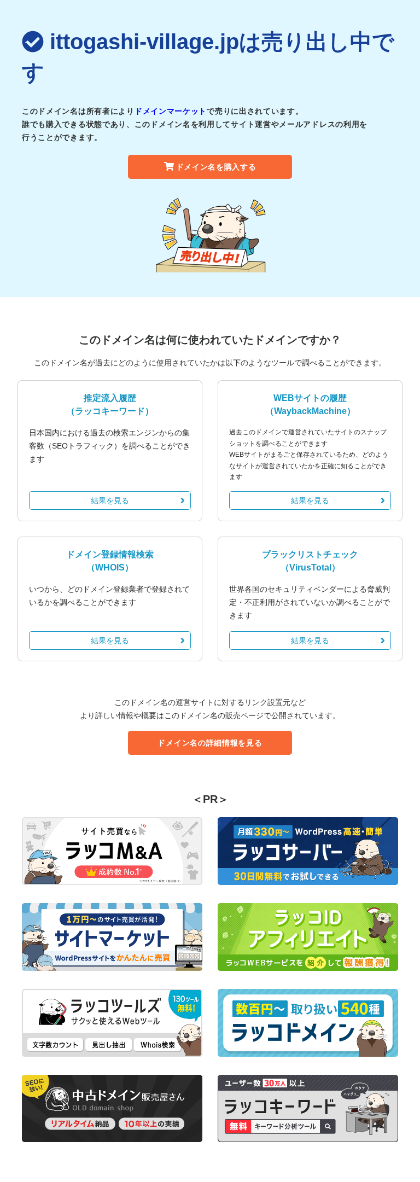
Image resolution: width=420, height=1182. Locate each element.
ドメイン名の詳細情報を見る (210, 742)
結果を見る (110, 500)
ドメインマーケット (171, 111)
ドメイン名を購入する (216, 166)
